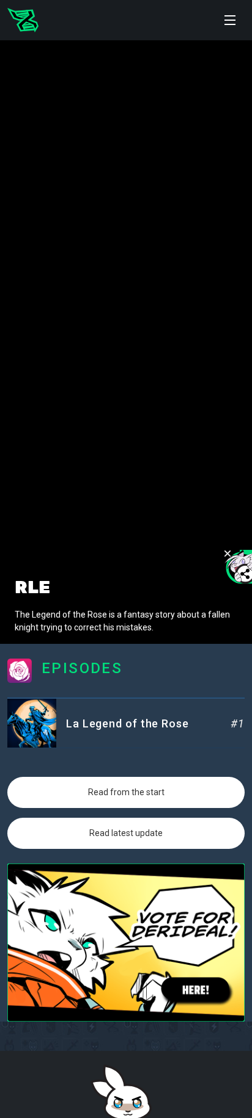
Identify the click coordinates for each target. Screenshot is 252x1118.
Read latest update (126, 833)
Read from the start (126, 792)
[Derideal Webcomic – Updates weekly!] (23, 20)
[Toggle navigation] (230, 20)
